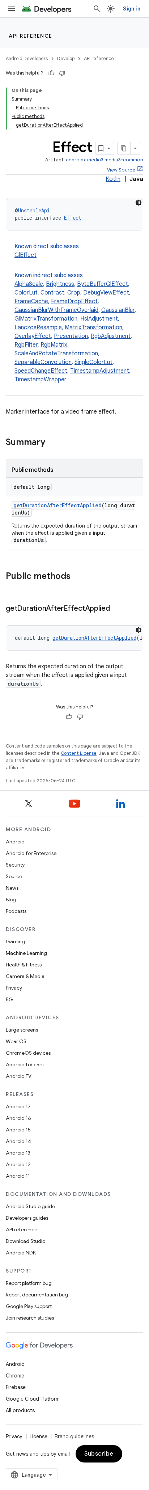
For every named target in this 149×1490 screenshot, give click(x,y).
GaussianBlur (118, 310)
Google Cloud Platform (33, 1399)
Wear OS (16, 1041)
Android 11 (18, 1176)
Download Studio (25, 1241)
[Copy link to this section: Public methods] (78, 576)
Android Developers (27, 58)
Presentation (71, 336)
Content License (79, 753)
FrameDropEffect (74, 301)
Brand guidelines (74, 1436)
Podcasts (16, 911)
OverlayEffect (32, 336)
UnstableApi (34, 210)
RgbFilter (26, 344)
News (12, 888)
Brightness (60, 284)
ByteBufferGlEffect (102, 284)
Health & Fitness (24, 964)
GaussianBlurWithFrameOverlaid (56, 310)
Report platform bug (29, 1283)
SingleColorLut (93, 362)
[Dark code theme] (138, 202)
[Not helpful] (62, 73)
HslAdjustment (99, 318)
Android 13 (18, 1153)
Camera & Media (25, 976)
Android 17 (18, 1106)
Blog (11, 899)
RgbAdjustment (111, 336)
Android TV (18, 1076)
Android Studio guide (30, 1206)
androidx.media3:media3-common (104, 160)
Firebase (16, 1387)
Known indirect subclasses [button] (75, 327)
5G (9, 999)
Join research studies (30, 1318)
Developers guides (27, 1218)
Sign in (131, 8)
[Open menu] (11, 8)
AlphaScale (28, 284)
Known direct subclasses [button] (46, 251)
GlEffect (25, 255)
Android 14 (18, 1141)
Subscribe (99, 1453)
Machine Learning (26, 953)
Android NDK (21, 1252)
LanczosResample (38, 327)
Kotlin (113, 179)
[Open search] (97, 8)
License (38, 1436)
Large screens (22, 1030)
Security (15, 865)
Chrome (15, 1375)
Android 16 (18, 1118)
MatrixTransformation (93, 327)
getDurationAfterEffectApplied (57, 505)
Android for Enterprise (31, 853)
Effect (72, 217)
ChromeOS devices (28, 1053)
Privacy (14, 988)
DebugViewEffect (106, 292)
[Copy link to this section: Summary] (52, 443)
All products (20, 1410)
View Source (121, 170)
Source (14, 876)
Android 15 (18, 1129)
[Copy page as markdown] (124, 148)
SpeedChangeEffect (40, 370)
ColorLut (26, 292)
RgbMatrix (54, 344)
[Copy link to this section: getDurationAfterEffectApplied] (117, 609)
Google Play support (29, 1306)
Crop (73, 292)
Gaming (15, 941)
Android (15, 841)
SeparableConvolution (43, 362)
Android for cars (24, 1064)
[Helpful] (51, 73)
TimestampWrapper (40, 379)
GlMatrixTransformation (45, 318)
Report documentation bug (37, 1294)
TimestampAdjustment (99, 370)
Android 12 (18, 1164)
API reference (30, 36)
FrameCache (31, 301)
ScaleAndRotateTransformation (56, 353)
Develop (65, 58)
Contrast (52, 292)
